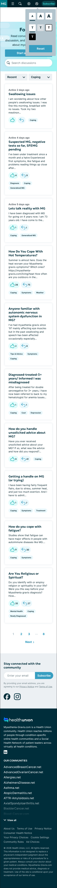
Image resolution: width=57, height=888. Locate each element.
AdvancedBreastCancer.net (22, 767)
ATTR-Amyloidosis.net (19, 798)
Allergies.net (12, 777)
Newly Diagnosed (18, 616)
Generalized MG (17, 188)
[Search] (8, 62)
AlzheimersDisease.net (19, 782)
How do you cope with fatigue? (25, 528)
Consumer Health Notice (18, 832)
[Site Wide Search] (20, 3)
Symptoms (26, 292)
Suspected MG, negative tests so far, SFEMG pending (27, 145)
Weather (40, 292)
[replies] (22, 120)
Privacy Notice (26, 686)
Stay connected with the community (22, 665)
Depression (36, 413)
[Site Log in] (36, 3)
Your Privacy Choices (16, 837)
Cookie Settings (40, 837)
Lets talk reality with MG (27, 208)
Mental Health (16, 611)
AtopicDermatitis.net (18, 793)
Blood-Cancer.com (16, 814)
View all (11, 820)
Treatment (40, 510)
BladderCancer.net (16, 808)
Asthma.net (11, 788)
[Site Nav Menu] (12, 3)
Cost (24, 413)
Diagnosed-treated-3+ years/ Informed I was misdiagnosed (25, 378)
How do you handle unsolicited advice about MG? (27, 432)
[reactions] (12, 120)
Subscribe (49, 3)
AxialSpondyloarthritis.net (21, 803)
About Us (9, 828)
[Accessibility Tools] (29, 3)
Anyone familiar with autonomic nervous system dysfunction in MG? (25, 314)
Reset (41, 48)
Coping (33, 120)
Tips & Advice (16, 354)
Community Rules (14, 841)
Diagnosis (14, 183)
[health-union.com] (18, 720)
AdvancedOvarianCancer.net (23, 772)
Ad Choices (32, 841)
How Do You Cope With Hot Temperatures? (26, 253)
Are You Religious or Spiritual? (24, 575)
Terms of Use (45, 686)
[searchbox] (32, 62)
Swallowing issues (22, 94)
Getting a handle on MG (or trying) (26, 478)
